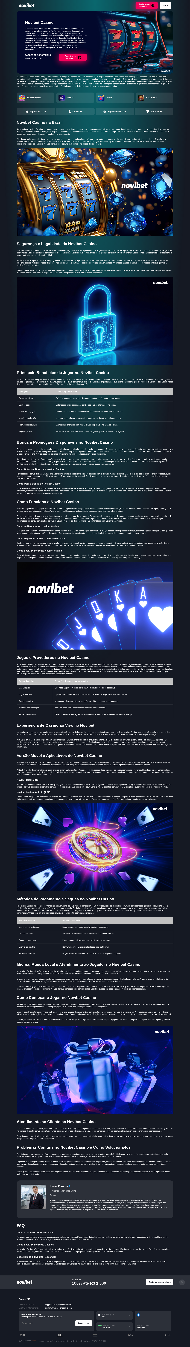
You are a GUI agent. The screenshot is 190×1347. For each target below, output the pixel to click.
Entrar (165, 5)
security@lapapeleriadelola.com (58, 1308)
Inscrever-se (83, 1323)
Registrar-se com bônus (160, 1282)
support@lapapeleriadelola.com (58, 1304)
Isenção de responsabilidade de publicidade (64, 1341)
